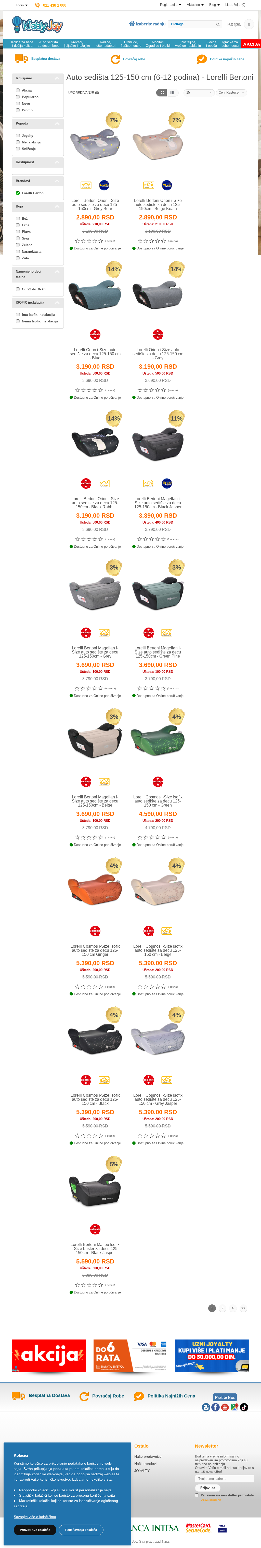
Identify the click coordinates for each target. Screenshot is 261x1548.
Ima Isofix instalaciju (38, 315)
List (173, 93)
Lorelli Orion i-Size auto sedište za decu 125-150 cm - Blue (95, 354)
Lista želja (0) (235, 5)
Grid (161, 93)
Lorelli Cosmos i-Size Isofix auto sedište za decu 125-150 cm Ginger (95, 950)
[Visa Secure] (222, 1528)
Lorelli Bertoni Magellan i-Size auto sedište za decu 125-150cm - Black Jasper (157, 503)
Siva (25, 238)
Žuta (25, 258)
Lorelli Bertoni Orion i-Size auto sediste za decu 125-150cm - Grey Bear (95, 204)
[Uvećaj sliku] (84, 186)
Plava (26, 232)
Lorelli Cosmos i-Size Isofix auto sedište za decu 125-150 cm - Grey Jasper (157, 1099)
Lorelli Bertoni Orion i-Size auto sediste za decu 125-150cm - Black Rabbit (95, 503)
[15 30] (199, 93)
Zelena (27, 245)
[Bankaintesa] (145, 1528)
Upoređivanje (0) (83, 93)
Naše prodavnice (148, 1456)
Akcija (27, 90)
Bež (25, 218)
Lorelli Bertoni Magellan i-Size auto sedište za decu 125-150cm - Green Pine (158, 652)
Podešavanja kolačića (81, 1530)
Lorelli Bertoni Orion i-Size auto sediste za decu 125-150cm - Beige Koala (158, 204)
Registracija (168, 5)
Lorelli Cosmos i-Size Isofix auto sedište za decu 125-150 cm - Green (157, 801)
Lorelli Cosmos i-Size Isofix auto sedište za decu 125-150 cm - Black (95, 1099)
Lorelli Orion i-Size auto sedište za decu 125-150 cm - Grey (158, 354)
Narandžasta (31, 252)
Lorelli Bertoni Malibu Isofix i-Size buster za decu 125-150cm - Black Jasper (95, 1248)
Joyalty (27, 136)
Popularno (30, 97)
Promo (27, 110)
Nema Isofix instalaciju (40, 321)
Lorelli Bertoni (33, 193)
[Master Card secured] (199, 1527)
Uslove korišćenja (211, 1499)
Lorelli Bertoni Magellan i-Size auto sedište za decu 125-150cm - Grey (95, 652)
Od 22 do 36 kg (34, 289)
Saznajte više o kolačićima (35, 1517)
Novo (26, 104)
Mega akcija (31, 142)
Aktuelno (193, 5)
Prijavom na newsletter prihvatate (227, 1495)
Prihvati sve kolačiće (35, 1530)
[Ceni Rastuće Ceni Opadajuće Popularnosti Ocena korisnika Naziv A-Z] (231, 93)
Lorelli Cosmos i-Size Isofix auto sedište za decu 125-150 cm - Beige (157, 950)
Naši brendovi (145, 1464)
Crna (25, 225)
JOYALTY (142, 1471)
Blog (212, 5)
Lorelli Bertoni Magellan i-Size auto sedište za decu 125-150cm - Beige (95, 801)
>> (243, 1308)
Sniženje (29, 149)
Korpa (238, 24)
